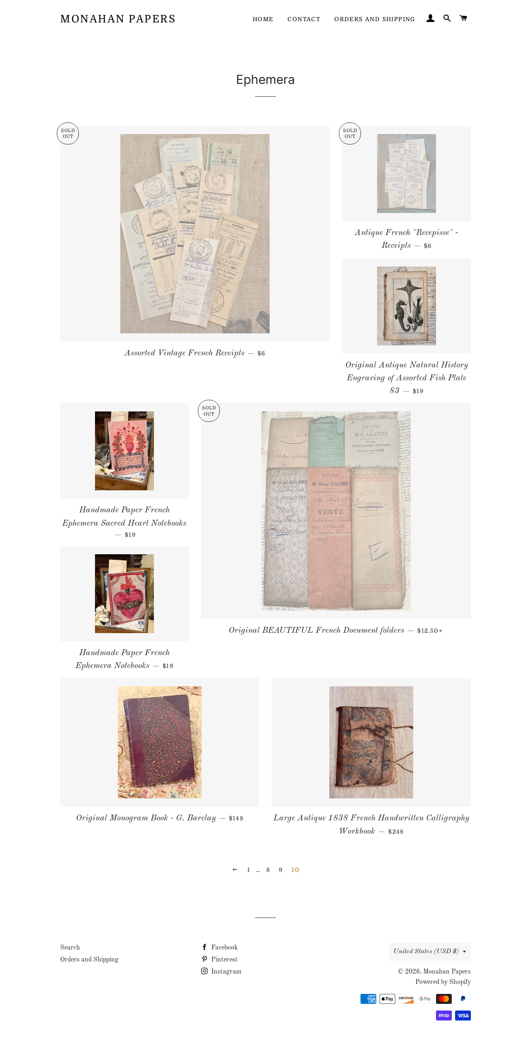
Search (70, 948)
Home (263, 19)
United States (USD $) (426, 951)
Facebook (223, 948)
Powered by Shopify (443, 982)
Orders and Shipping (375, 19)
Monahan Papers (118, 19)
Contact (303, 19)
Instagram (225, 972)
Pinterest (223, 960)
